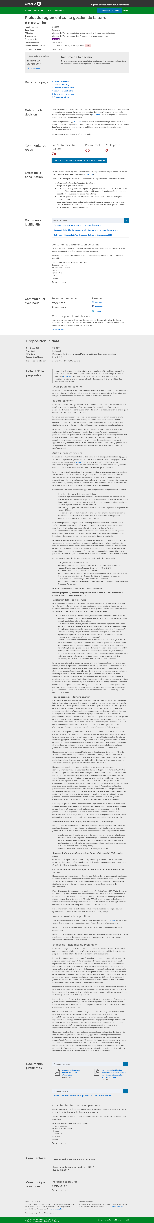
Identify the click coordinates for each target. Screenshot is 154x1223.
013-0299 (67, 376)
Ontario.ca (28, 1219)
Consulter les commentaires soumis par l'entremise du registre (79, 160)
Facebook (99, 307)
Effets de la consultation (64, 88)
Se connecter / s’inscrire (109, 10)
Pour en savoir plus (55, 1209)
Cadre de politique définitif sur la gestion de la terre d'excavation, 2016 (83, 235)
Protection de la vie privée (34, 1221)
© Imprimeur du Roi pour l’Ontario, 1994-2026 (113, 1220)
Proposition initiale (61, 97)
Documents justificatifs (63, 91)
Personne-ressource (40, 1219)
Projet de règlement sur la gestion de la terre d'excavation (78, 225)
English (126, 10)
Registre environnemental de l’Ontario (109, 4)
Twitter (98, 311)
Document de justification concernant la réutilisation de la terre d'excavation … (86, 230)
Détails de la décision (62, 81)
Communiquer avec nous (64, 94)
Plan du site (52, 1219)
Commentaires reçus (62, 84)
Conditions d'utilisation (51, 1221)
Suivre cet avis (36, 69)
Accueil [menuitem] (28, 10)
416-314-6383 (60, 283)
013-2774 (96, 114)
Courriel (98, 302)
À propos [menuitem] (58, 10)
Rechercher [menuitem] (38, 10)
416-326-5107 (60, 307)
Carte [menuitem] (49, 10)
